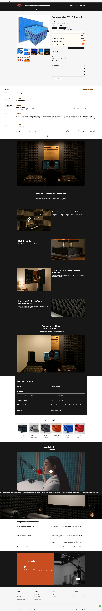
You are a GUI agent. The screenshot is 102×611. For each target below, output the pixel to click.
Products (20, 11)
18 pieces (54, 27)
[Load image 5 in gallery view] (47, 51)
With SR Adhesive (71, 27)
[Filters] (94, 89)
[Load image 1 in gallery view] (20, 51)
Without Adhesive (63, 27)
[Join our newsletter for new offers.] (83, 596)
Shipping (57, 23)
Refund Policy (19, 609)
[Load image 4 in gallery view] (40, 51)
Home (18, 11)
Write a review (88, 89)
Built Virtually (83, 609)
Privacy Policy (23, 609)
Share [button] (53, 78)
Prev (82, 11)
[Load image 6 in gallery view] (20, 58)
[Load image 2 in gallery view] (27, 51)
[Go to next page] (56, 136)
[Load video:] (51, 471)
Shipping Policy (33, 609)
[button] (28, 5)
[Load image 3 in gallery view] (34, 51)
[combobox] (41, 5)
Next (84, 11)
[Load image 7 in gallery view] (27, 58)
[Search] (48, 5)
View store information (57, 52)
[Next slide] (48, 31)
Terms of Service (28, 609)
